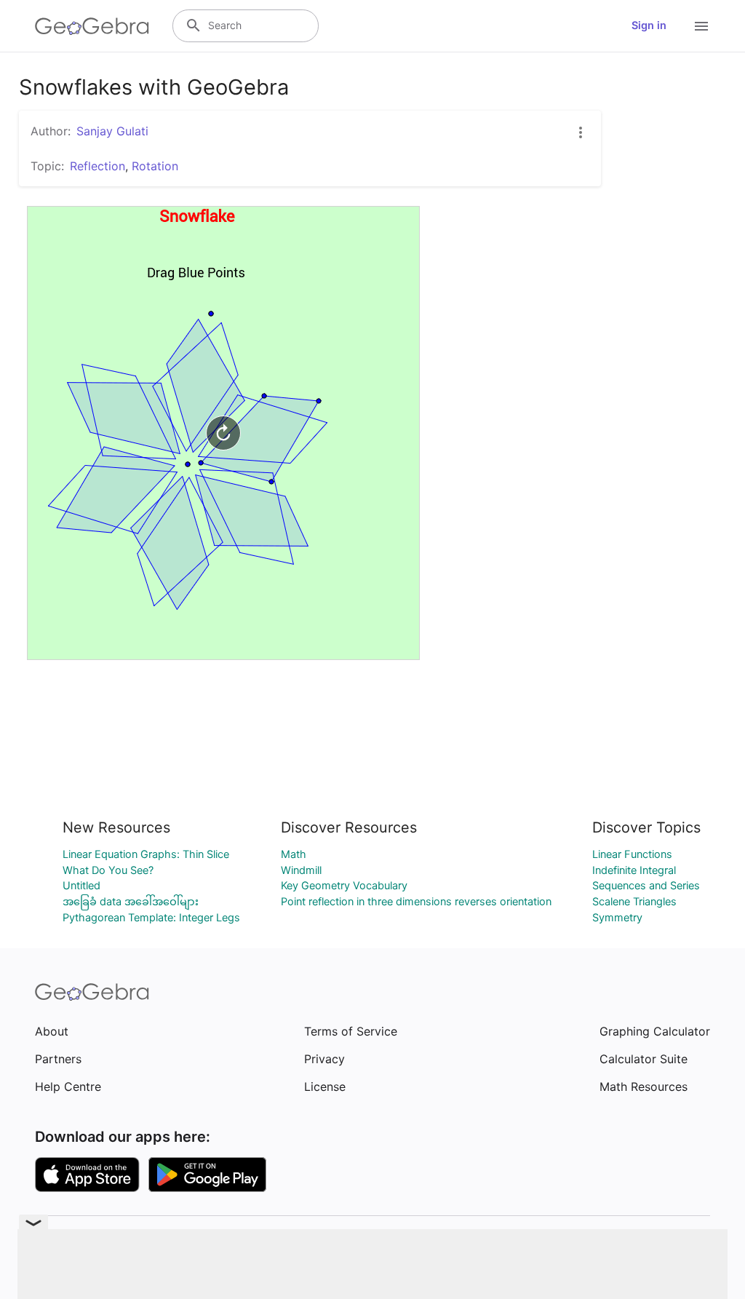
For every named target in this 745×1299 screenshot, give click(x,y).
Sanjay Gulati (112, 131)
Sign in (649, 25)
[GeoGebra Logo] (92, 26)
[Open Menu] (701, 26)
